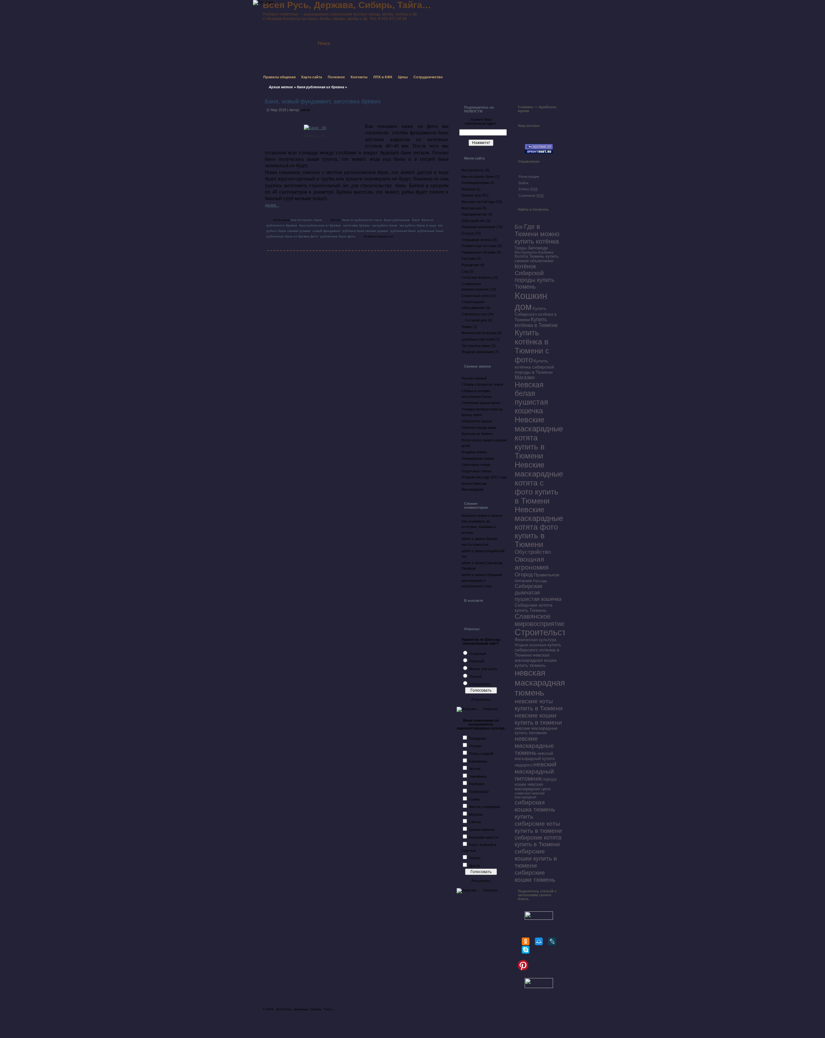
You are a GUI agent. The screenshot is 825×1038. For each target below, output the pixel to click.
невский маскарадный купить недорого (535, 759)
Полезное (336, 77)
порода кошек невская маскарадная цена (536, 784)
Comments (531, 195)
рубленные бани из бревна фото (292, 236)
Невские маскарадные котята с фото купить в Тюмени (539, 482)
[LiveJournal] (552, 941)
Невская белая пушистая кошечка (531, 397)
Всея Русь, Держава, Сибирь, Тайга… (306, 1009)
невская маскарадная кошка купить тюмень (536, 660)
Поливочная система (478, 246)
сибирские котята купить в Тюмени (538, 841)
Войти (523, 183)
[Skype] (525, 950)
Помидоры (477, 738)
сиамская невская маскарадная (530, 795)
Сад (464, 271)
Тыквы (474, 799)
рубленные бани (430, 231)
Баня (416, 220)
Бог (519, 227)
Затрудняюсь (480, 684)
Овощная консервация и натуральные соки (481, 580)
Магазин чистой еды (478, 202)
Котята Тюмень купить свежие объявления (536, 258)
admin (305, 110)
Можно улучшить (483, 669)
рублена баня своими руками (365, 231)
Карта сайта (311, 77)
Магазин (525, 377)
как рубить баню (385, 225)
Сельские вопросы (476, 277)
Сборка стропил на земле (482, 384)
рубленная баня (402, 231)
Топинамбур (479, 791)
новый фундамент (327, 231)
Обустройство (473, 221)
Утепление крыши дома (480, 403)
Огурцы (475, 746)
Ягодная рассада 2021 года (483, 477)
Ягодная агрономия (477, 352)
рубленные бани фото (337, 236)
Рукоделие (470, 265)
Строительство (473, 314)
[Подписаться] (395, 38)
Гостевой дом (476, 320)
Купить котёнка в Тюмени (536, 322)
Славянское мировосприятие (539, 620)
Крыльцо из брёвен (477, 434)
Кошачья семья (474, 515)
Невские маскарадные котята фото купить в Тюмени (539, 527)
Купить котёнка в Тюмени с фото (532, 346)
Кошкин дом (471, 195)
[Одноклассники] (525, 941)
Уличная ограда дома (478, 427)
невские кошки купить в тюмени (538, 719)
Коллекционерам (475, 183)
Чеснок (474, 769)
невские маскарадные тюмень (534, 745)
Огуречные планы (476, 471)
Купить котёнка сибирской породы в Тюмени (534, 366)
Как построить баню (306, 220)
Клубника (476, 784)
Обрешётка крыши (476, 421)
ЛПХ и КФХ (382, 77)
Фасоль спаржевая (484, 807)
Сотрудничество (428, 77)
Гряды (521, 248)
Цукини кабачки (482, 829)
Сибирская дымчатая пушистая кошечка (538, 592)
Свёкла (475, 822)
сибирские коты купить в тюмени (538, 827)
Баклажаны (478, 761)
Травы (466, 327)
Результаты (480, 699)
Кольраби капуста (483, 837)
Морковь (476, 814)
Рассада (468, 258)
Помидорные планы (477, 458)
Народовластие (474, 214)
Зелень (475, 858)
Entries (528, 189)
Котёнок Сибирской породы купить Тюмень (534, 276)
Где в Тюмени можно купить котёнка (537, 234)
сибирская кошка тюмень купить (535, 809)
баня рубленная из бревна (320, 225)
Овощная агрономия (478, 227)
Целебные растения (477, 339)
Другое (474, 866)
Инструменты (472, 170)
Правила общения (279, 77)
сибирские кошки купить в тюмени (536, 858)
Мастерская (471, 208)
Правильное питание (478, 252)
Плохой (475, 676)
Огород (467, 233)
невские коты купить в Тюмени (539, 705)
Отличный (477, 654)
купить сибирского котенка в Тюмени (538, 650)
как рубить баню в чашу (418, 225)
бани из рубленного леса (362, 220)
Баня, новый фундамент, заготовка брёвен (323, 101)
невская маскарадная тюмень (540, 682)
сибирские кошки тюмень (535, 876)
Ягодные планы (474, 452)
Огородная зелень (476, 240)
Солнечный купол (475, 296)
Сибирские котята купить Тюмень (533, 607)
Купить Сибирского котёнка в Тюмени (536, 314)
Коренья (468, 189)
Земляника (478, 776)
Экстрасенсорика (475, 346)
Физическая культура (478, 333)
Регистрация (529, 176)
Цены (403, 77)
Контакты (359, 77)
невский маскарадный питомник (536, 771)
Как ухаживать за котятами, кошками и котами (478, 526)
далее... (272, 205)
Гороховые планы (475, 464)
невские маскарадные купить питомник (536, 730)
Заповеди (538, 247)
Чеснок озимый (474, 378)
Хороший (476, 661)
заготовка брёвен (356, 225)
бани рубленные (397, 220)
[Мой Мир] (539, 941)
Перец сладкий (481, 753)
